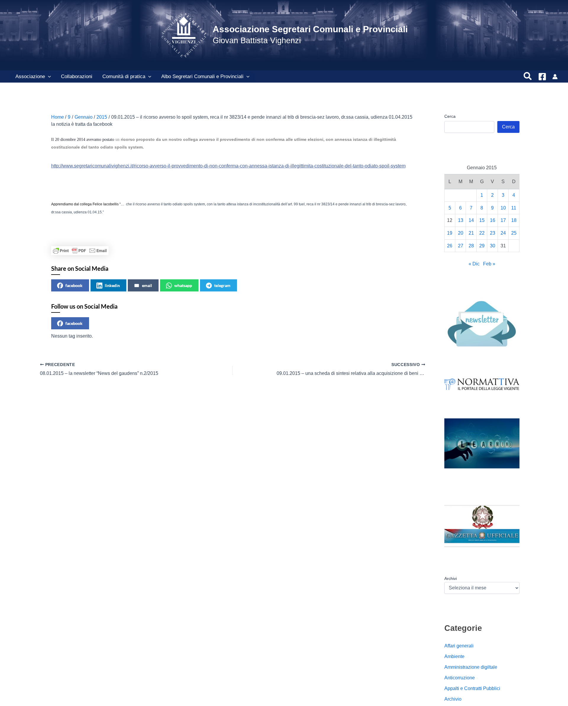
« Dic (474, 263)
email (147, 285)
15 (482, 220)
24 (503, 233)
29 (482, 245)
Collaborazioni (76, 76)
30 (492, 245)
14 (471, 220)
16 (492, 220)
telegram (222, 285)
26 (449, 245)
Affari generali (459, 645)
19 (449, 233)
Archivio (453, 699)
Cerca (450, 116)
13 (460, 220)
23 (492, 233)
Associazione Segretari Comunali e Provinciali (310, 29)
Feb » (489, 263)
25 (514, 233)
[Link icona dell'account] (555, 76)
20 (460, 233)
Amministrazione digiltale (470, 667)
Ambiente (454, 656)
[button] (48, 76)
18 (514, 220)
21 (471, 233)
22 (482, 233)
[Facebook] (542, 76)
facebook (74, 285)
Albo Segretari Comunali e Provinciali (202, 76)
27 (460, 245)
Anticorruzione (459, 677)
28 (471, 245)
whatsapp (183, 285)
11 (513, 207)
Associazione (30, 76)
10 (503, 207)
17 (503, 220)
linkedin (112, 285)
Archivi (450, 578)
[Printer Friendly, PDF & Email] (80, 250)
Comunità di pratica (123, 76)
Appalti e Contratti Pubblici (472, 688)
